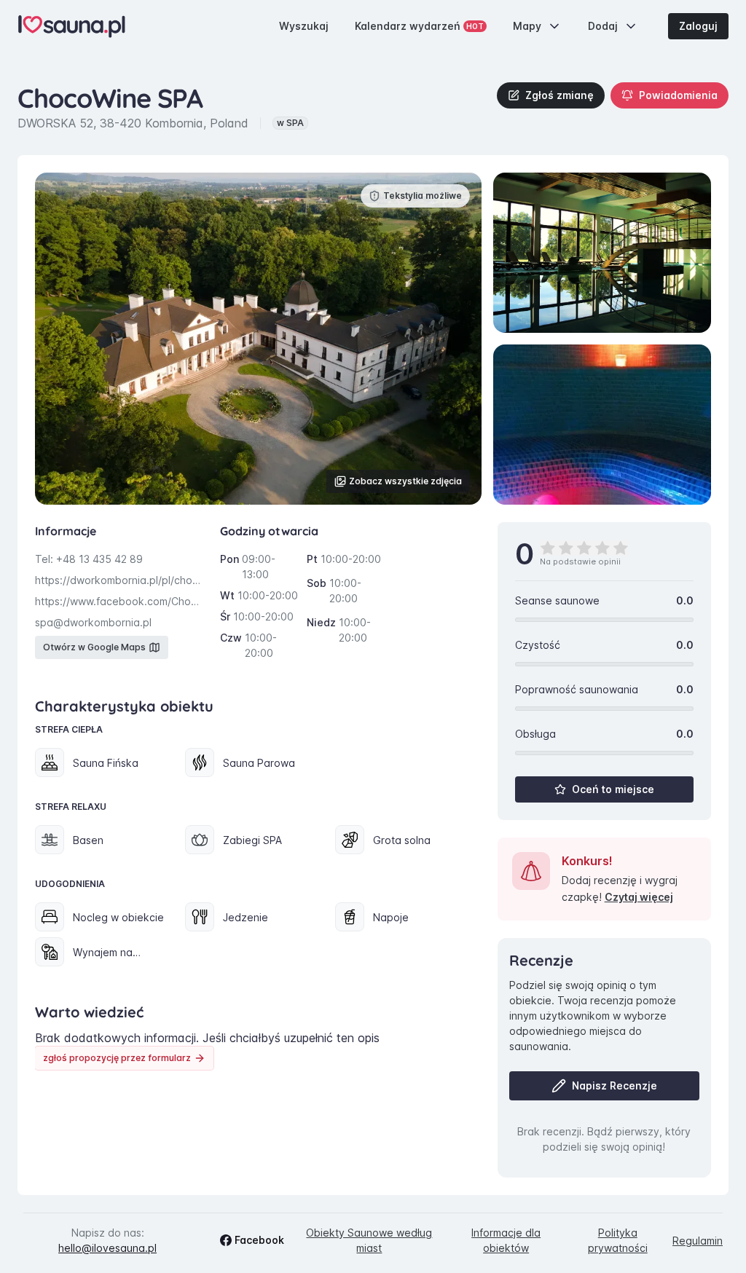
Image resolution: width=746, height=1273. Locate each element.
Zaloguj (698, 26)
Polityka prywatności (618, 1240)
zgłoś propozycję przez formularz (117, 1057)
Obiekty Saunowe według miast (369, 1240)
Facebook (259, 1240)
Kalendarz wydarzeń (419, 26)
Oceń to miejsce (613, 789)
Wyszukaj (304, 26)
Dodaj (603, 26)
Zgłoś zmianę (559, 95)
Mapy (527, 26)
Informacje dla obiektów (506, 1240)
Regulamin (697, 1240)
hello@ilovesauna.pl (107, 1248)
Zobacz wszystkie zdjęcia (405, 481)
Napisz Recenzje (614, 1085)
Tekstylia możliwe (422, 195)
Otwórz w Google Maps (94, 647)
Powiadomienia (678, 95)
